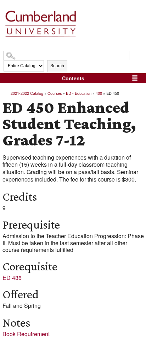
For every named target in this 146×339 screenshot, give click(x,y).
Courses (54, 93)
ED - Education (78, 93)
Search (57, 65)
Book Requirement (26, 334)
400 (99, 93)
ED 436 (12, 278)
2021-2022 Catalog (27, 93)
